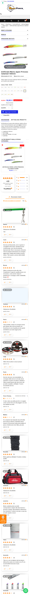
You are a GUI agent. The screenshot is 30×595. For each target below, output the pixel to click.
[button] (9, 197)
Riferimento (4, 76)
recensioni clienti (8, 184)
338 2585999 (10, 1)
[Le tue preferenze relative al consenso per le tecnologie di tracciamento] (2, 2)
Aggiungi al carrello (9, 112)
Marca (15, 76)
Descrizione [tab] (5, 120)
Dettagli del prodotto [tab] (18, 120)
